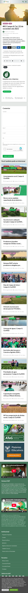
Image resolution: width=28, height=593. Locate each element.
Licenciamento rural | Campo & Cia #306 (13, 177)
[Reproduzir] (3, 477)
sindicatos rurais (17, 489)
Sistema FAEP (22, 485)
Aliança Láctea (5, 560)
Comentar (16, 33)
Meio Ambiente (13, 168)
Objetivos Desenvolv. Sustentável (9, 545)
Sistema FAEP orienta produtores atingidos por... (12, 264)
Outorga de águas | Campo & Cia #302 (13, 329)
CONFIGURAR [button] (5, 589)
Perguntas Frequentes (7, 534)
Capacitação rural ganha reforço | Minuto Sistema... (12, 395)
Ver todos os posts (7, 91)
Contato (4, 537)
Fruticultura (6, 168)
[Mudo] (22, 477)
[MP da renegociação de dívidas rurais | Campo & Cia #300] (14, 407)
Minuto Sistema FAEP (7, 188)
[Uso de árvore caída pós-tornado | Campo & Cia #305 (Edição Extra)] (14, 212)
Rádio (10, 23)
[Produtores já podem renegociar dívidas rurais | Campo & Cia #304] (14, 233)
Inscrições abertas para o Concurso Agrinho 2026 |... (12, 351)
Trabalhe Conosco (6, 548)
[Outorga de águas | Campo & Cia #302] (14, 320)
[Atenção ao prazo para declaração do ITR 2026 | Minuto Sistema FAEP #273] (14, 299)
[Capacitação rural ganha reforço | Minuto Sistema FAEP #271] (14, 386)
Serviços (18, 296)
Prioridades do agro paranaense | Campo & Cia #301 (14, 373)
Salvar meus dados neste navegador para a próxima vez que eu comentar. (14, 144)
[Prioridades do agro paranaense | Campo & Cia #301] (14, 364)
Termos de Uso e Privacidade (8, 551)
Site (3, 138)
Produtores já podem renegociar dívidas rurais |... (12, 242)
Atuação (11, 166)
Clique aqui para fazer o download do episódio (12, 65)
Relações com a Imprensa (9, 31)
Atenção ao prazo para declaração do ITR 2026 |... (12, 308)
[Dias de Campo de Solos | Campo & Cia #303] (14, 277)
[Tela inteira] (24, 477)
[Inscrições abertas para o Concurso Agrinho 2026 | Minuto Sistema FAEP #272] (14, 342)
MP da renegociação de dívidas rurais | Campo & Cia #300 (13, 416)
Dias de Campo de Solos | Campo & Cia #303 (11, 286)
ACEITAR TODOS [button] (13, 589)
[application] (14, 471)
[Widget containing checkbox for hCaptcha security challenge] (13, 149)
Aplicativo (4, 543)
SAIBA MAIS (9, 587)
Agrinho (5, 340)
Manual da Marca (6, 540)
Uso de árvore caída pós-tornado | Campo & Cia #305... (13, 221)
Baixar (5, 67)
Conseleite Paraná (6, 566)
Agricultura (6, 166)
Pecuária (19, 168)
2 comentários (16, 355)
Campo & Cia (5, 23)
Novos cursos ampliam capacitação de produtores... (13, 199)
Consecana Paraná (6, 563)
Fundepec (4, 569)
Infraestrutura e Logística (15, 405)
